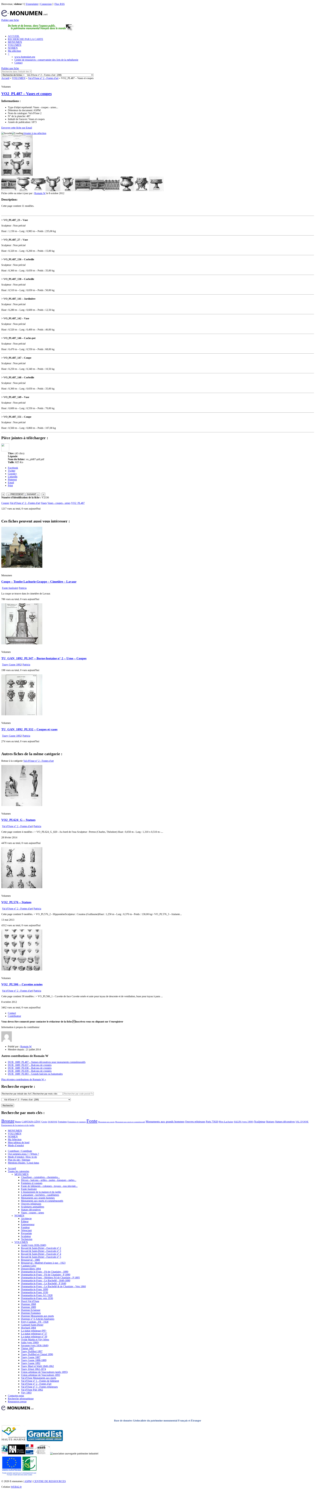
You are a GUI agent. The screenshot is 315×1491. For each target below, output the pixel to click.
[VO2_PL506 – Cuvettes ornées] (21, 969)
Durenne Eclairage (30, 1310)
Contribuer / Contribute (20, 1151)
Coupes (5, 503)
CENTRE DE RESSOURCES (49, 1481)
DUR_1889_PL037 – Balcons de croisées (30, 1065)
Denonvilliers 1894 (31, 1268)
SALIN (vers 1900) (243, 1121)
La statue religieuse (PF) (33, 1330)
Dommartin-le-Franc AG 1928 (36, 1295)
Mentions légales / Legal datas (23, 1162)
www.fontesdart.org (24, 56)
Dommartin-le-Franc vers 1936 (37, 1298)
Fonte (91, 1120)
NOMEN (13, 48)
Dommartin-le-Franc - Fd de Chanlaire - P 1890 (45, 1274)
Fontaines (62, 1121)
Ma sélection (14, 51)
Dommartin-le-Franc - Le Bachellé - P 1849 (43, 1283)
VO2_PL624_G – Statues (18, 820)
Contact (18, 62)
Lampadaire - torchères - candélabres (40, 1195)
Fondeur (25, 1227)
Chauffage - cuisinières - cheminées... (40, 1177)
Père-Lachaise (226, 1121)
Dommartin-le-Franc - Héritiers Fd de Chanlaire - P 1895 (50, 1277)
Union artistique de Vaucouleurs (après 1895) (44, 1372)
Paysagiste (26, 1233)
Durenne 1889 (28, 1307)
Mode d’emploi (16, 1145)
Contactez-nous (16, 1395)
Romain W (40, 193)
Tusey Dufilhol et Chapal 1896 (37, 1354)
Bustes (18, 1121)
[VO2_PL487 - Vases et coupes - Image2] (23, 190)
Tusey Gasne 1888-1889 (33, 1360)
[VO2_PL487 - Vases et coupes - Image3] (38, 190)
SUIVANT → (33, 494)
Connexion (46, 4)
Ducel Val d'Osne (30, 1301)
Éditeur (25, 1221)
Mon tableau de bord (18, 1142)
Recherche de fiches (12, 75)
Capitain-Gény (28, 1265)
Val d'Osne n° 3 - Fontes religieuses (39, 1386)
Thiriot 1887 (27, 1348)
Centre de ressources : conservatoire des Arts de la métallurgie (46, 59)
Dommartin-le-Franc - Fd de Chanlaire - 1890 (44, 1271)
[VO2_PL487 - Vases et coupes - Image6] (82, 190)
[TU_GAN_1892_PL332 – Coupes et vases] (21, 714)
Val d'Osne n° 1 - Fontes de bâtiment (40, 1380)
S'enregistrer (32, 4)
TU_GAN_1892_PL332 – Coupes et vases (29, 729)
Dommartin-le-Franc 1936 (34, 1292)
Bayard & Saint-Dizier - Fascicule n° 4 (41, 1254)
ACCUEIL (14, 36)
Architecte (26, 1218)
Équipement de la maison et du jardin (17, 1125)
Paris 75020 (212, 1121)
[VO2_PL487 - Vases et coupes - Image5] (67, 190)
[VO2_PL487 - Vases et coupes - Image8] (112, 190)
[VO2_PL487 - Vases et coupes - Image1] (8, 190)
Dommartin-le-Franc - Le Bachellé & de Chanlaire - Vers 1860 (53, 1286)
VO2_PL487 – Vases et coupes (26, 94)
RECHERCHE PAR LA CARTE (25, 39)
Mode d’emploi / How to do (22, 1156)
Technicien (26, 1239)
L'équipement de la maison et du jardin (41, 1192)
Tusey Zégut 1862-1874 (33, 1369)
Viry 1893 (26, 1392)
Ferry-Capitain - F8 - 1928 (34, 1321)
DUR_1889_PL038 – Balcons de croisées (30, 1068)
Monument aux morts (106, 1122)
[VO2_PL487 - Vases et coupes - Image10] (141, 190)
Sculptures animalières (32, 1206)
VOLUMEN (14, 45)
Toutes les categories (18, 1171)
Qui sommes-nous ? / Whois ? (23, 1154)
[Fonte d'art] (4, 1453)
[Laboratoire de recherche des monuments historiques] (41, 1453)
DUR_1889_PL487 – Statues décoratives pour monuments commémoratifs (46, 1062)
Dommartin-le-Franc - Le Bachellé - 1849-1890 (45, 1280)
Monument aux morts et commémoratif (130, 1122)
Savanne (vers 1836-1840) (34, 1345)
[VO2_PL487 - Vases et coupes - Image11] (156, 190)
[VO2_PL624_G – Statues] (21, 805)
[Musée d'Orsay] (16, 1453)
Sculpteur (259, 1121)
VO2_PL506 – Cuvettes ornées (21, 984)
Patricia (23, 588)
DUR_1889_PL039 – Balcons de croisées (30, 1071)
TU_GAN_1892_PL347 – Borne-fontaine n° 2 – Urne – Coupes (43, 658)
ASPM (28, 1481)
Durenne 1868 (28, 1304)
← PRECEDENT (16, 494)
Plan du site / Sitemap (19, 1159)
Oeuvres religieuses (195, 1121)
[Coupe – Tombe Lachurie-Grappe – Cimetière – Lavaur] (21, 566)
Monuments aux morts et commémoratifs (42, 1200)
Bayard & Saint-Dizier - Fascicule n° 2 (41, 1248)
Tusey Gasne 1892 (11, 664)
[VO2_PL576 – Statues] (21, 887)
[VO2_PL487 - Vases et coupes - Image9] (126, 190)
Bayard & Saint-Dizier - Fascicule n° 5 (41, 1257)
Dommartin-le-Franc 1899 (34, 1289)
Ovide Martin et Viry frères (35, 1339)
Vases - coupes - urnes (58, 503)
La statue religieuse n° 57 (34, 1333)
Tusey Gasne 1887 (30, 1357)
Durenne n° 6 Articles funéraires (37, 1318)
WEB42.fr (16, 1486)
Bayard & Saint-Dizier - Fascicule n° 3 (41, 1251)
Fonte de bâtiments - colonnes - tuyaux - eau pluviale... (49, 1186)
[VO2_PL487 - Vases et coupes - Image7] (97, 190)
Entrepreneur (27, 1224)
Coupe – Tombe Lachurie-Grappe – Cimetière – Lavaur (38, 581)
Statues (270, 1121)
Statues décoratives (285, 1121)
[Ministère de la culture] (29, 1453)
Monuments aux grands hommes (165, 1121)
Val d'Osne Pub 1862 (32, 1389)
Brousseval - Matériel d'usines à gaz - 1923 (43, 1262)
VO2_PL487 (78, 503)
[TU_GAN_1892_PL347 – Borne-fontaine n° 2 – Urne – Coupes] (21, 643)
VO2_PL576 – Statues (16, 902)
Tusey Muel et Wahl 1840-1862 (37, 1366)
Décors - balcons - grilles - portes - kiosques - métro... (48, 1180)
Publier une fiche (10, 20)
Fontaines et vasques (76, 1122)
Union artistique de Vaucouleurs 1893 (40, 1375)
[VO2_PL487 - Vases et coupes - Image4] (53, 190)
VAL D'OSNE (302, 1121)
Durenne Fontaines (31, 1313)
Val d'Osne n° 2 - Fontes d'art (43, 78)
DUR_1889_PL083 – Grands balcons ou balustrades (35, 1073)
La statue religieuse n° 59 (34, 1336)
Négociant (26, 1230)
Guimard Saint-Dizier (32, 1324)
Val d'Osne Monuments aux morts (38, 1378)
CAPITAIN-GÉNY (31, 1121)
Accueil (5, 78)
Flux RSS (59, 4)
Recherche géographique (21, 1398)
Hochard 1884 (28, 1327)
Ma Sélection (14, 1139)
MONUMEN (15, 42)
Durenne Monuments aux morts (37, 1316)
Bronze (7, 1120)
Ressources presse (17, 1401)
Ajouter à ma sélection (34, 133)
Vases (44, 503)
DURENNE (52, 1122)
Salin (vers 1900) (30, 1342)
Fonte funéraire (10, 588)
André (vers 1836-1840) (33, 1245)
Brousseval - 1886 (30, 1259)
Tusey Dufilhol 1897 (31, 1351)
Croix (44, 1121)
